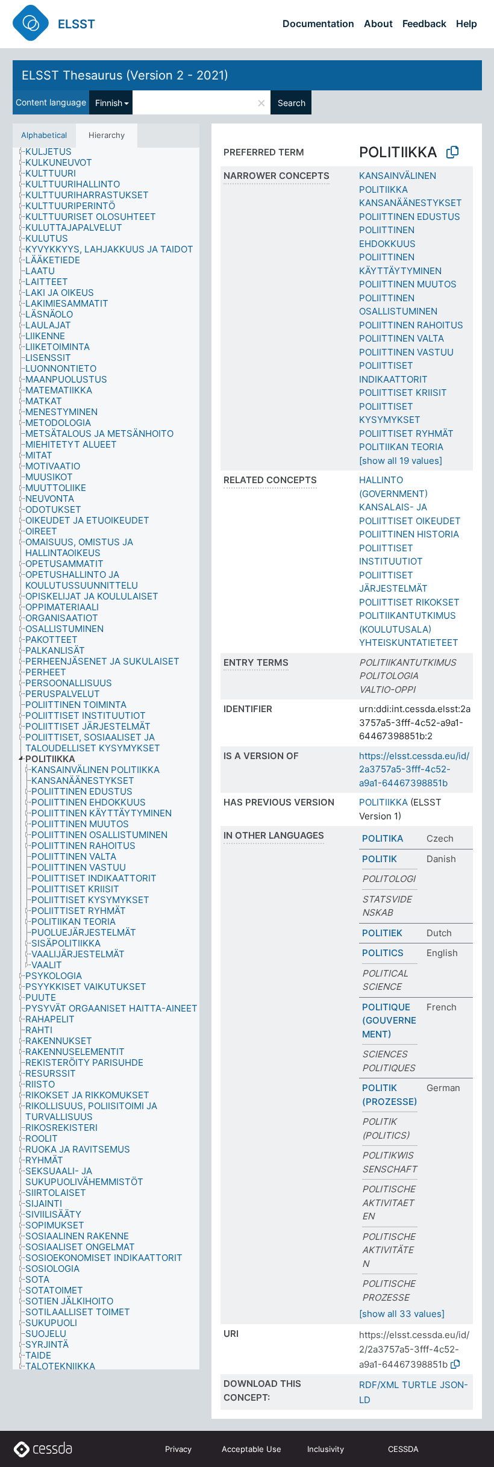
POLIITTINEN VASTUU (406, 352)
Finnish (108, 103)
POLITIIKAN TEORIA (401, 446)
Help (466, 23)
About (378, 23)
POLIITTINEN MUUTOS (408, 284)
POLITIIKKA (383, 802)
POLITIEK (382, 933)
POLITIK (379, 859)
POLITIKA (383, 838)
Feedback (424, 23)
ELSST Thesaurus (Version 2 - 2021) (125, 75)
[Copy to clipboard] (452, 152)
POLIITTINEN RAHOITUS (411, 325)
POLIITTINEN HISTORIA (409, 534)
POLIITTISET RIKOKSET (409, 602)
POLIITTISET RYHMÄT (406, 433)
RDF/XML (379, 1384)
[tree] (106, 759)
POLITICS (383, 953)
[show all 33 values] (402, 1313)
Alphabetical (44, 135)
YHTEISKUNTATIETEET (408, 642)
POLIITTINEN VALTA (401, 338)
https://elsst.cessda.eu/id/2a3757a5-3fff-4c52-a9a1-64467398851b (414, 769)
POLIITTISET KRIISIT (403, 392)
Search (291, 103)
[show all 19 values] (400, 460)
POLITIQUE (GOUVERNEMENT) (389, 1020)
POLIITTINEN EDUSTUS (409, 216)
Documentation (318, 23)
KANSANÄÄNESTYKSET (410, 202)
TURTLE (419, 1384)
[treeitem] (54, 151)
